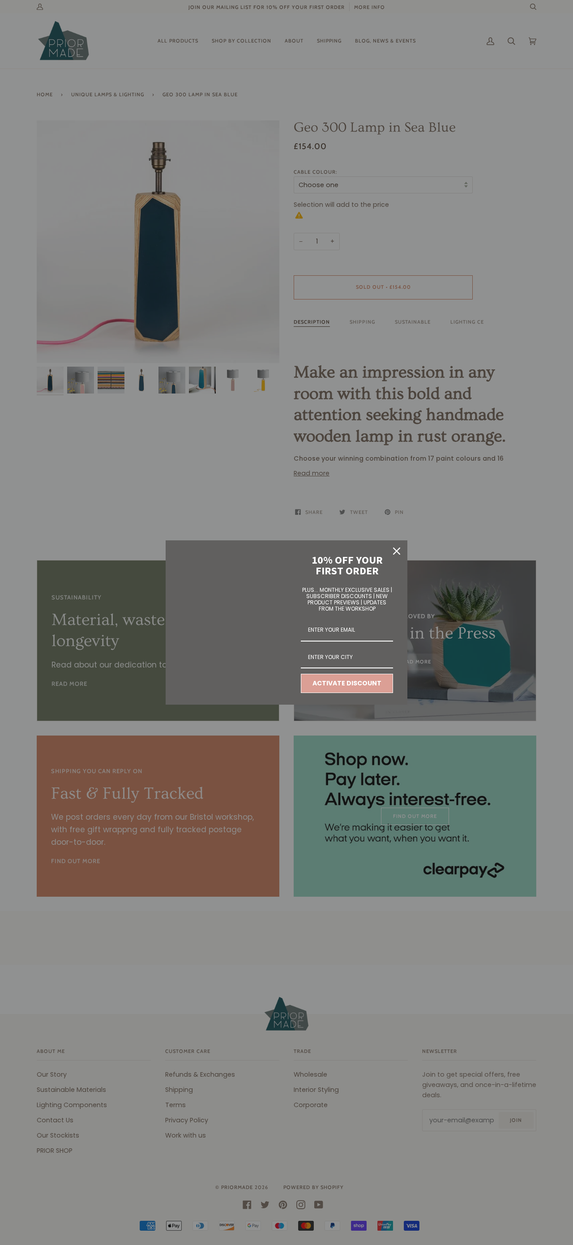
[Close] (396, 551)
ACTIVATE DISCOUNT (346, 683)
